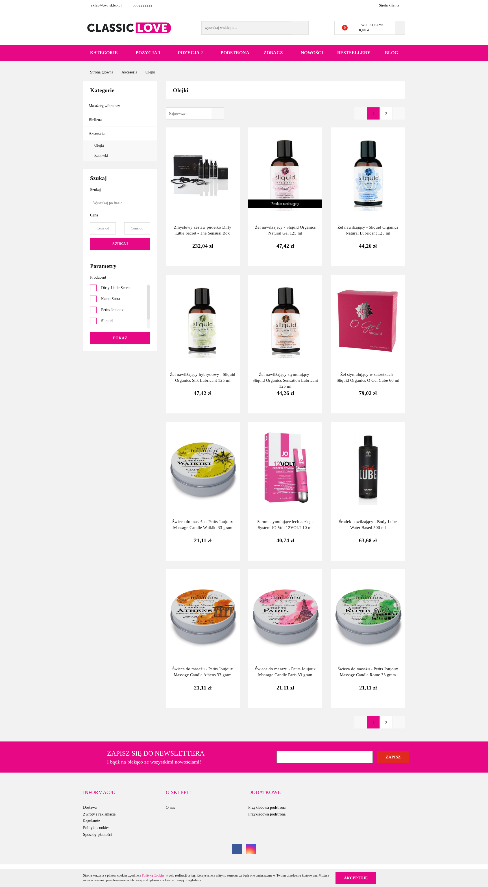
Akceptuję (356, 878)
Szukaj (120, 244)
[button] (99, 792)
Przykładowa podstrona (267, 807)
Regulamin (91, 821)
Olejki (99, 145)
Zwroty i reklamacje (99, 814)
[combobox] (195, 113)
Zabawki (101, 155)
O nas (170, 807)
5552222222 (142, 5)
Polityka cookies (96, 828)
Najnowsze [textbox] (177, 113)
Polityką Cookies (153, 875)
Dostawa (90, 807)
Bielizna (96, 120)
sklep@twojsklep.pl (106, 5)
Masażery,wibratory (105, 106)
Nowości (312, 52)
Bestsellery (354, 52)
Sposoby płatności (97, 834)
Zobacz (273, 52)
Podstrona (235, 52)
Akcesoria (97, 133)
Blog (391, 52)
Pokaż (120, 338)
